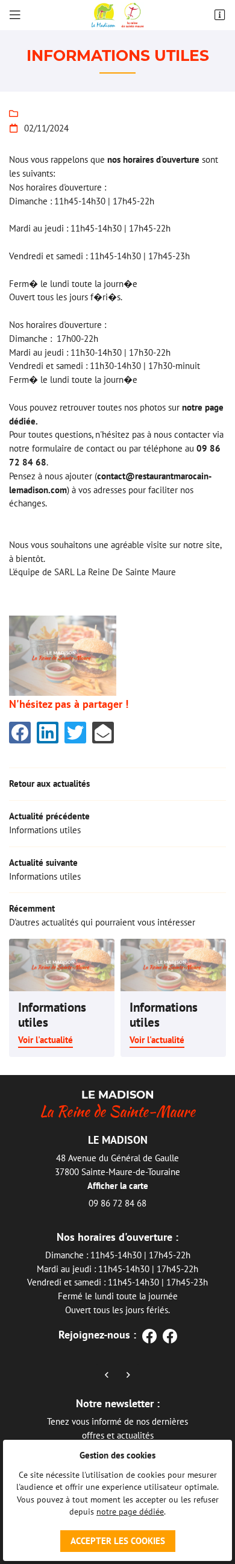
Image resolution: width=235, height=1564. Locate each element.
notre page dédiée (130, 1511)
